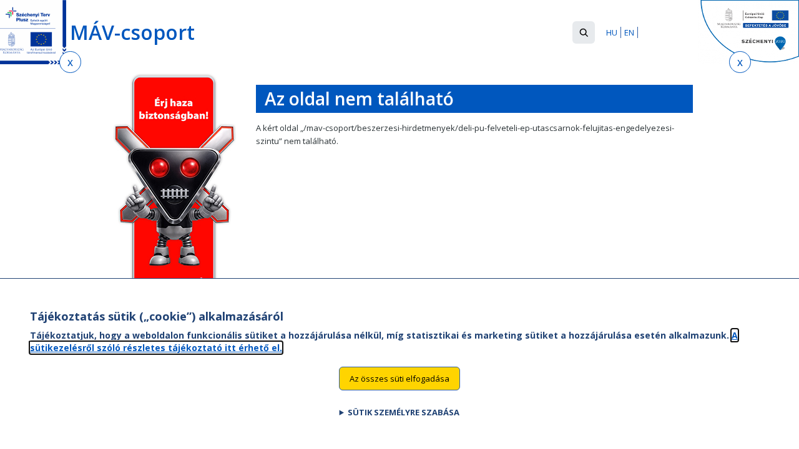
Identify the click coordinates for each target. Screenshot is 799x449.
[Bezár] (70, 62)
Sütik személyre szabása (403, 412)
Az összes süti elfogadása (399, 378)
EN (629, 32)
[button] (583, 32)
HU (611, 32)
